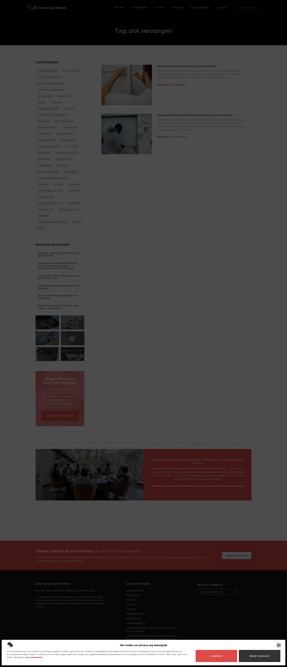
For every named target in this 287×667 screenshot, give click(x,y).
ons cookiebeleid (33, 657)
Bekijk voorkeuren (259, 656)
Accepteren (216, 656)
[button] (278, 645)
